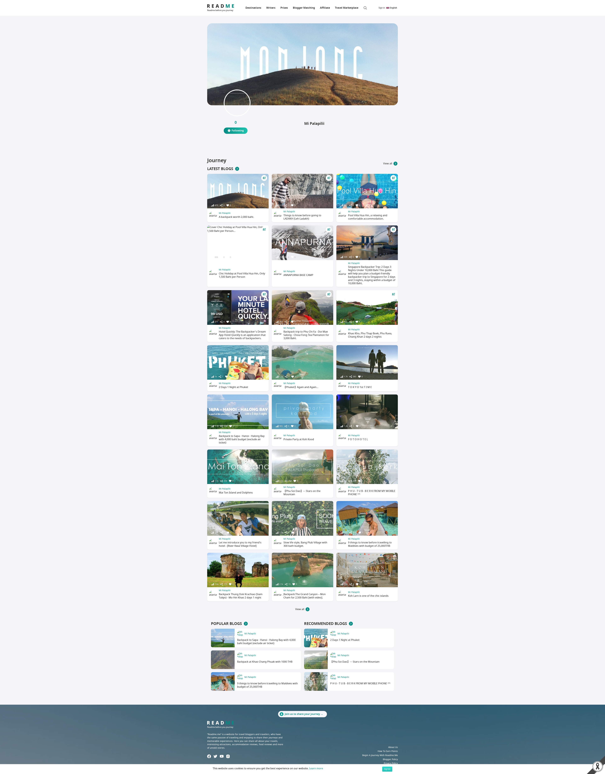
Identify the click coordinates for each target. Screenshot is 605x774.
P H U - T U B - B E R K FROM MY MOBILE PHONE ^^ (371, 492)
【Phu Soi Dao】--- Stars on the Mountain (301, 492)
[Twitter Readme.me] (215, 756)
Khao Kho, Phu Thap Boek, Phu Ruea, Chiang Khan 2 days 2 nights (370, 335)
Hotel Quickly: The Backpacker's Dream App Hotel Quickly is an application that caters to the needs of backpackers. (242, 335)
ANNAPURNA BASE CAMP (298, 275)
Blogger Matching (304, 8)
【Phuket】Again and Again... (300, 387)
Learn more (316, 768)
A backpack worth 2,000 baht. (236, 217)
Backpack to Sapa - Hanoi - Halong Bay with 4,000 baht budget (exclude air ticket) (242, 439)
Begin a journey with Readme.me (380, 755)
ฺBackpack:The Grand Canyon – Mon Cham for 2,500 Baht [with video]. (304, 596)
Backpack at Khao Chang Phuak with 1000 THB (264, 662)
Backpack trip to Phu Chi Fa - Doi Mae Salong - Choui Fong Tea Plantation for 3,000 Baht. (306, 335)
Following (238, 131)
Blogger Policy (390, 759)
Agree (387, 769)
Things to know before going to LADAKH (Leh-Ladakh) (302, 217)
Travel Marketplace (346, 8)
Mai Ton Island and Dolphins (236, 493)
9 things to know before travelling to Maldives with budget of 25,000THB (370, 544)
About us (393, 747)
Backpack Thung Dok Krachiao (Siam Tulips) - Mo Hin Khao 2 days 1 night (240, 596)
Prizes (284, 8)
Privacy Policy (391, 763)
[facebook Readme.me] (209, 756)
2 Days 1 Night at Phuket (233, 387)
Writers (270, 8)
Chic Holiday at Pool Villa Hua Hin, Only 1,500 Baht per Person (242, 275)
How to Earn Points (388, 751)
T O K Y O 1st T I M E (360, 387)
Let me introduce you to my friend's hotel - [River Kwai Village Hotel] (240, 544)
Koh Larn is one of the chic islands (368, 596)
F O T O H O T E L (358, 439)
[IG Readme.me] (228, 756)
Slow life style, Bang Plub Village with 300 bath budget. (305, 544)
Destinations (253, 8)
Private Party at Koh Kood (298, 439)
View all (387, 163)
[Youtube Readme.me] (222, 756)
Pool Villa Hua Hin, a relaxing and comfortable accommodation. (367, 217)
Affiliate (325, 8)
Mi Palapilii (224, 213)
